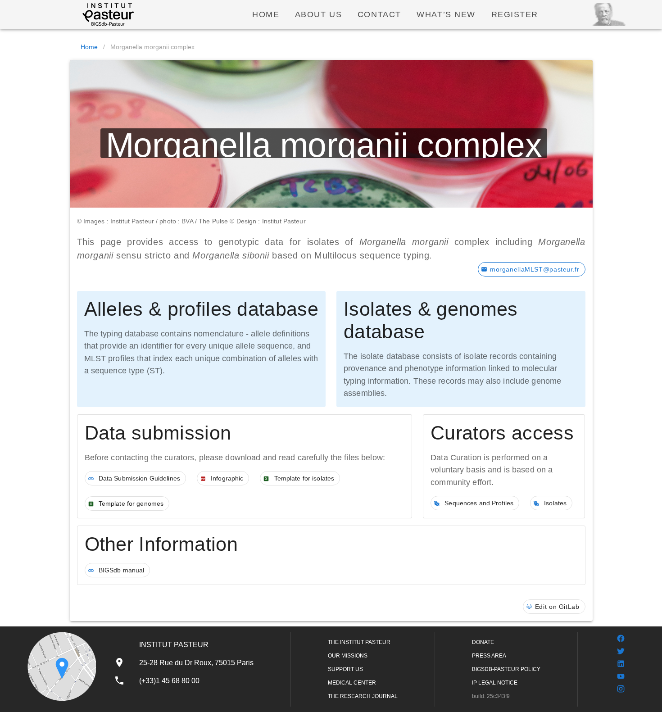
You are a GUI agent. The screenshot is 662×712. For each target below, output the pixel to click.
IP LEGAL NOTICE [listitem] (494, 683)
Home (89, 46)
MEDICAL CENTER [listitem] (352, 683)
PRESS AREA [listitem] (489, 656)
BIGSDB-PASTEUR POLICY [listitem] (506, 669)
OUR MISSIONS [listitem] (347, 656)
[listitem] (184, 662)
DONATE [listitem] (483, 642)
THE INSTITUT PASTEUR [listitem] (359, 642)
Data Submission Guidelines (138, 478)
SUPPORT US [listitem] (345, 669)
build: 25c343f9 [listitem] (491, 696)
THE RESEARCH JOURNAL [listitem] (363, 696)
